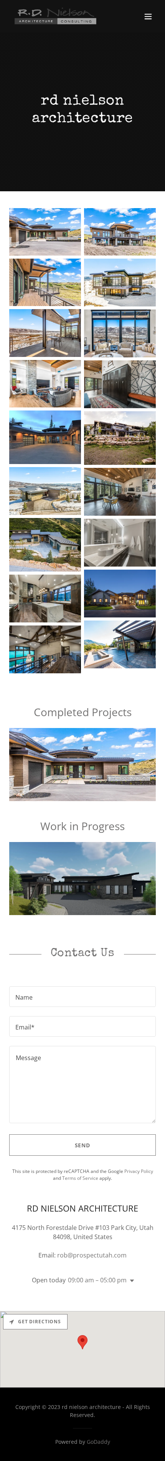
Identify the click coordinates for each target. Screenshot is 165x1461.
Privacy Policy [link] (138, 1171)
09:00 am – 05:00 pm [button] (97, 1280)
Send (83, 1145)
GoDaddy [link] (98, 1441)
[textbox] (82, 996)
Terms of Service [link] (80, 1178)
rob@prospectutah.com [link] (92, 1255)
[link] (55, 16)
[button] (148, 16)
